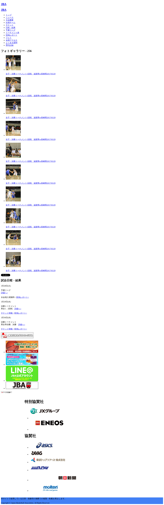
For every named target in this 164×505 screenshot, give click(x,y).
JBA (3, 4)
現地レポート (11, 35)
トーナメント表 (12, 33)
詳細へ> (4, 293)
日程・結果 (10, 28)
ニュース (9, 17)
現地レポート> (22, 297)
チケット (9, 25)
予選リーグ (10, 30)
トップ (9, 15)
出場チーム (10, 23)
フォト (9, 38)
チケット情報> (7, 313)
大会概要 (9, 20)
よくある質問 (11, 43)
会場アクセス (11, 40)
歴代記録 (9, 45)
